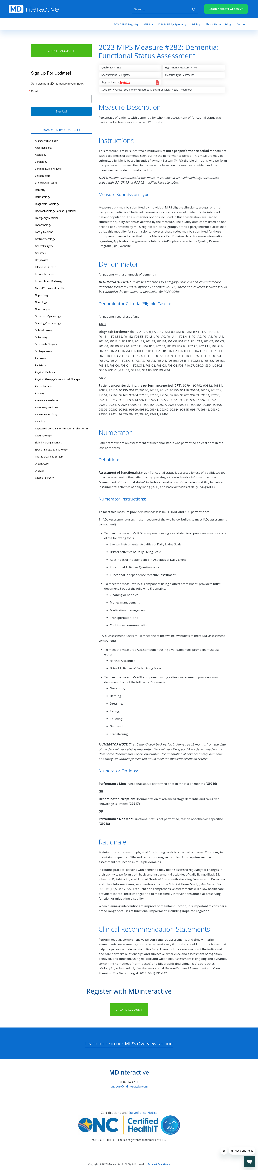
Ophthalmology (43, 330)
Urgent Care (42, 463)
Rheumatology (43, 435)
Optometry (41, 337)
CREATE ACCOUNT (61, 50)
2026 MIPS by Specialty (171, 24)
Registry (125, 82)
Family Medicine (44, 232)
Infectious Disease (45, 267)
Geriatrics (40, 253)
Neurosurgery (43, 309)
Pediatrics (40, 365)
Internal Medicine (44, 274)
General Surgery (44, 246)
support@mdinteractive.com (129, 1086)
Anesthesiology (43, 147)
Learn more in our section (129, 1043)
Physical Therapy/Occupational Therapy (57, 379)
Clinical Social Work (46, 182)
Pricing (195, 24)
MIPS (147, 24)
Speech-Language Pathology (51, 449)
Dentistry (40, 189)
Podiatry (39, 393)
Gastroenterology (45, 239)
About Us (211, 24)
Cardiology (41, 161)
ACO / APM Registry (126, 24)
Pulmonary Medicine (46, 407)
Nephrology (41, 295)
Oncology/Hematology (48, 323)
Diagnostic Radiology (47, 204)
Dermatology (42, 196)
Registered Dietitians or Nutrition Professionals (61, 428)
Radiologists (42, 421)
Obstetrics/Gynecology (48, 316)
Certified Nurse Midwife (48, 168)
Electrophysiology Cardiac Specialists (56, 211)
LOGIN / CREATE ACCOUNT (226, 9)
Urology (39, 470)
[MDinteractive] (34, 9)
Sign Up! (61, 111)
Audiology (40, 154)
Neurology (41, 302)
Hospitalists (41, 260)
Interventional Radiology (48, 281)
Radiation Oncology (46, 414)
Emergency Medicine (46, 218)
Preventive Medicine (46, 400)
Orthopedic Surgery (46, 344)
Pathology (41, 358)
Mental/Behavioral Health (49, 288)
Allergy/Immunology (46, 140)
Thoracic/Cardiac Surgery (49, 456)
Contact (241, 24)
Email (34, 91)
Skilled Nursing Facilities (48, 442)
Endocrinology (43, 225)
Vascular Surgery (44, 477)
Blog (228, 24)
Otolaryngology (43, 351)
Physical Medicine (45, 372)
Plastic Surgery (43, 386)
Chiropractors (42, 175)
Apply (194, 9)
